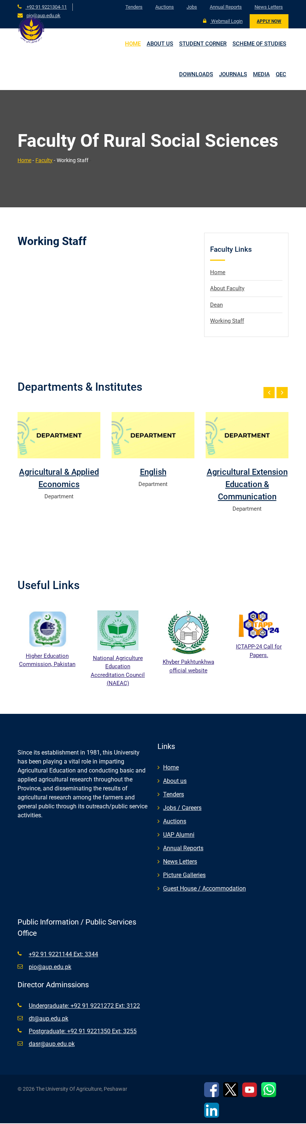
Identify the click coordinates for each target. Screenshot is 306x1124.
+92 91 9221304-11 (46, 7)
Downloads (196, 74)
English (153, 472)
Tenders (134, 7)
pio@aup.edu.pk (43, 15)
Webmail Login (226, 21)
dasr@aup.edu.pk (52, 1043)
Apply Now (269, 21)
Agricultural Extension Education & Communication (247, 484)
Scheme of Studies (259, 43)
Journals (233, 74)
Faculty (44, 160)
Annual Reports (226, 7)
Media (261, 74)
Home (133, 43)
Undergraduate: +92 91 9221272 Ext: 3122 (84, 1005)
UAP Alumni (178, 834)
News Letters (269, 7)
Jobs (192, 7)
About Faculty (227, 288)
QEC (281, 74)
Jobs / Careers (182, 807)
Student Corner (203, 43)
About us (160, 43)
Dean (216, 304)
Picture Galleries (184, 875)
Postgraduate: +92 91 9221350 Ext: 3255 (83, 1031)
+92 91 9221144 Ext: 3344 (63, 954)
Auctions (164, 7)
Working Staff (227, 321)
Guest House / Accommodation (204, 888)
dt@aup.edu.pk (48, 1018)
